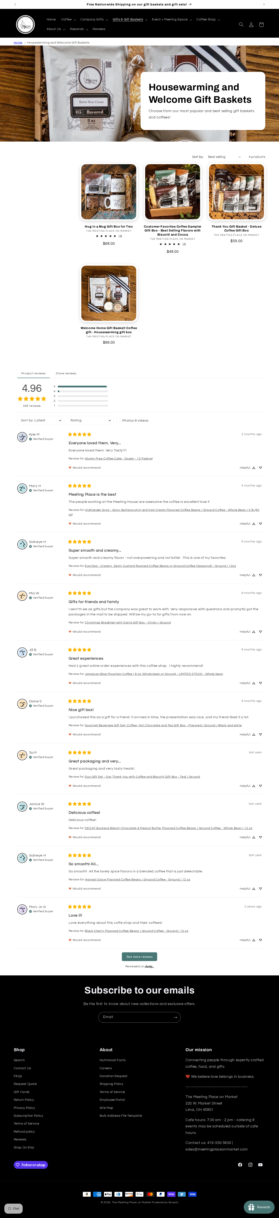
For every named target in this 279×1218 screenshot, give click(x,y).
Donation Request (114, 1076)
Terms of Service (26, 1123)
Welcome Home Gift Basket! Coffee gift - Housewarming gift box (109, 330)
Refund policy (24, 1131)
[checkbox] (139, 420)
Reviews (20, 1139)
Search (19, 1060)
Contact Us (22, 1068)
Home (18, 42)
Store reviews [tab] (66, 373)
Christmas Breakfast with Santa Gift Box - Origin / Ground (128, 622)
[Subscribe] (175, 1017)
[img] (41, 439)
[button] (68, 20)
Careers (106, 1068)
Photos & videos (135, 420)
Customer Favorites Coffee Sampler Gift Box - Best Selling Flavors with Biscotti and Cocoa (172, 230)
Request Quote (25, 1084)
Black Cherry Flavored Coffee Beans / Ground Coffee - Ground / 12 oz (136, 931)
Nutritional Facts (113, 1060)
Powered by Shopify (165, 1202)
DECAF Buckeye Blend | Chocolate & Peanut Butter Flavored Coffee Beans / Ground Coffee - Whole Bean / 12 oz (168, 828)
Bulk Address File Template (121, 1115)
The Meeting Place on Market (131, 1202)
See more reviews (139, 956)
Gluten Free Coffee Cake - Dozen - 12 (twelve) (119, 458)
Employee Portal (112, 1100)
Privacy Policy (24, 1108)
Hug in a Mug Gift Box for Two (109, 226)
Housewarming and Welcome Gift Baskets (58, 42)
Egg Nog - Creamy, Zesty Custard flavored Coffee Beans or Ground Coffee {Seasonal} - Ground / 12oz (160, 566)
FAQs (18, 1076)
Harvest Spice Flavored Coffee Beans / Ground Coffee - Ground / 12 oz (137, 879)
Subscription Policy (28, 1115)
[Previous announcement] (15, 4)
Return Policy (24, 1100)
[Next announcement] (264, 4)
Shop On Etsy (24, 1147)
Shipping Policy (111, 1084)
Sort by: (198, 157)
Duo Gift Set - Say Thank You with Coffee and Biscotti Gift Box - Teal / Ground (142, 776)
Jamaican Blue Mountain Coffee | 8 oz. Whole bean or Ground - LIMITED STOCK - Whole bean (154, 674)
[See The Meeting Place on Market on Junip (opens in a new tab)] (149, 966)
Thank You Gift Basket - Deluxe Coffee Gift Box (237, 228)
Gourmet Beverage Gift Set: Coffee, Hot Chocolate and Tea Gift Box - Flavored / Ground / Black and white (163, 725)
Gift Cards (22, 1092)
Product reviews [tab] (33, 373)
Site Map (106, 1108)
